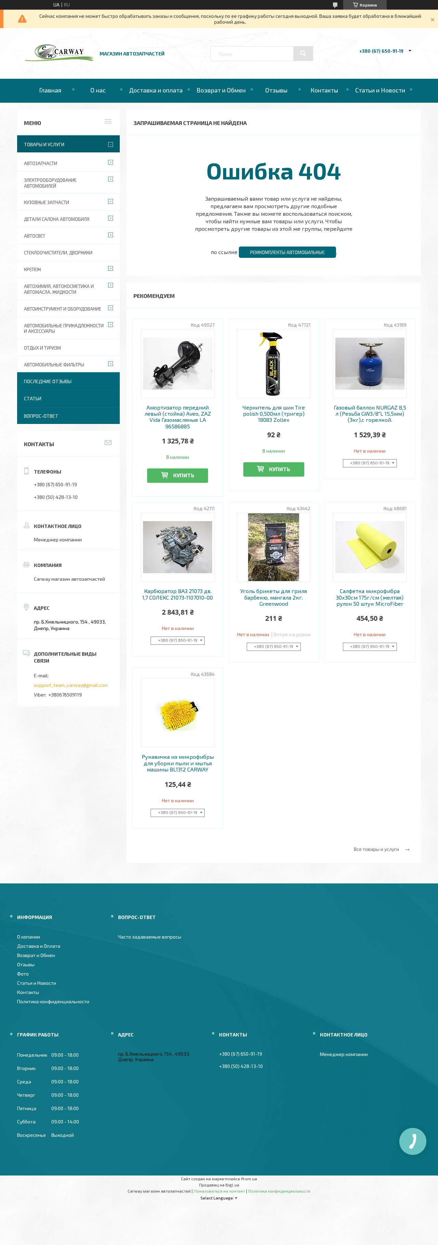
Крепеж (32, 269)
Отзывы (276, 90)
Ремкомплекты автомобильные (287, 252)
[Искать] (303, 53)
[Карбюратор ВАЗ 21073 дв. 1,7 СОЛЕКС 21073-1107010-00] (178, 547)
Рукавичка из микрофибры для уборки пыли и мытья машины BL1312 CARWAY (178, 763)
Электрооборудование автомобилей (50, 183)
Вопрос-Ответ (41, 416)
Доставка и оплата (156, 90)
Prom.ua (249, 1178)
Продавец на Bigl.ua (219, 1184)
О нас (98, 90)
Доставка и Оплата (38, 946)
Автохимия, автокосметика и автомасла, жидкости (59, 289)
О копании (28, 937)
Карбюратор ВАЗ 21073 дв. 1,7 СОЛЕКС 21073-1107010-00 (177, 594)
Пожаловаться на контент (219, 1191)
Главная (50, 90)
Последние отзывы (48, 381)
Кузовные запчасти (46, 202)
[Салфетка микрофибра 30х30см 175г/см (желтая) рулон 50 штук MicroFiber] (370, 547)
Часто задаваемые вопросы (149, 937)
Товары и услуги (44, 144)
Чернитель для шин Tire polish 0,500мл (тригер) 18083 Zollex (274, 413)
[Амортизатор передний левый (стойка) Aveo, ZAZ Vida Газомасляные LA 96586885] (178, 363)
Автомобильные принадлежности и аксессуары (64, 328)
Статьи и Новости (380, 90)
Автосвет (34, 236)
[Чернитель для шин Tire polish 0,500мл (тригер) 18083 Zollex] (274, 363)
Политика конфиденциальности (53, 1001)
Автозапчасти (40, 163)
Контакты (324, 90)
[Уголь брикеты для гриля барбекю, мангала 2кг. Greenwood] (274, 547)
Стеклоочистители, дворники (58, 252)
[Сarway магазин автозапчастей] (59, 59)
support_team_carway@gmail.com (71, 685)
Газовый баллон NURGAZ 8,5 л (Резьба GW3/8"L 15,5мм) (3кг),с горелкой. (370, 413)
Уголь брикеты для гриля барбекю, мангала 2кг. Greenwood (273, 597)
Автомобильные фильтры (54, 364)
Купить (183, 475)
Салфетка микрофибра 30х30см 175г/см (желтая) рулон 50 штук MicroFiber (369, 597)
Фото (23, 974)
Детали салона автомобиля (56, 219)
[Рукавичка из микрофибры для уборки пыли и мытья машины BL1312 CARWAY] (178, 712)
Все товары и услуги (376, 849)
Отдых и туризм (42, 348)
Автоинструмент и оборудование (62, 309)
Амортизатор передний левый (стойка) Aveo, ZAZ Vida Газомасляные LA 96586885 (177, 416)
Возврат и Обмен (221, 90)
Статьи (32, 398)
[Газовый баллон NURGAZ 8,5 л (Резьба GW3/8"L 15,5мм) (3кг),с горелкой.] (370, 363)
